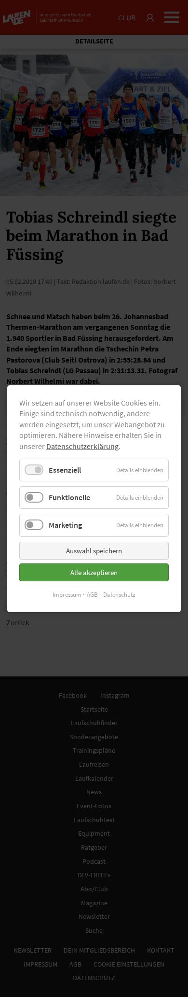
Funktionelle (69, 497)
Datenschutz (119, 594)
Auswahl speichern (94, 550)
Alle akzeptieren (94, 571)
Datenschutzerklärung (82, 445)
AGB (92, 594)
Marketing (65, 525)
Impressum (67, 594)
